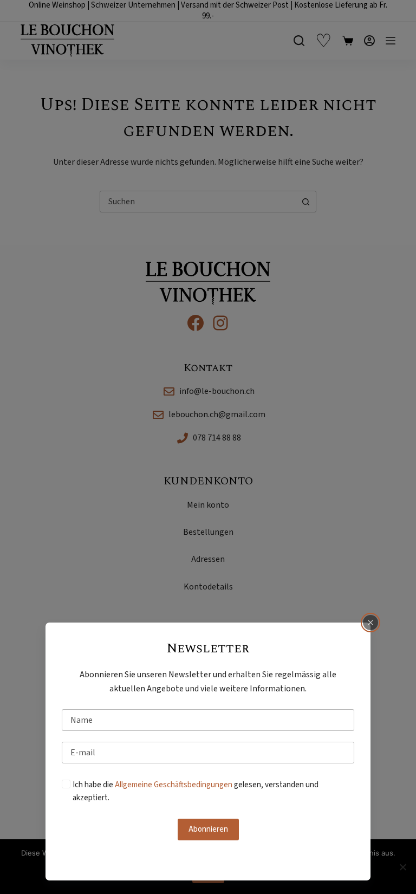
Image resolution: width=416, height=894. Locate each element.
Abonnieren (208, 829)
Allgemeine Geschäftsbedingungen (173, 785)
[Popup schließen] (370, 622)
